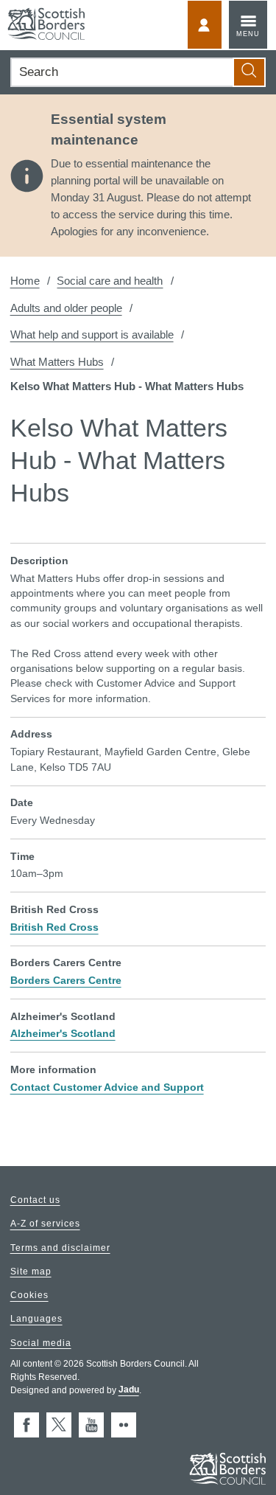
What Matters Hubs (57, 361)
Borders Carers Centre (65, 980)
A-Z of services (45, 1224)
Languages (36, 1319)
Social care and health (110, 280)
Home (25, 280)
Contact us (35, 1200)
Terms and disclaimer (60, 1248)
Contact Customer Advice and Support (107, 1087)
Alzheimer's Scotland (63, 1033)
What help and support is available (92, 334)
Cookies (29, 1296)
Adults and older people (66, 308)
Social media (40, 1343)
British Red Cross (54, 927)
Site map (31, 1271)
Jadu (128, 1390)
